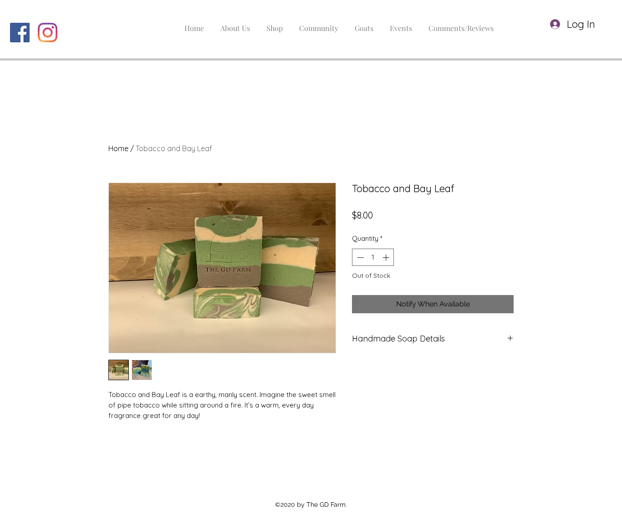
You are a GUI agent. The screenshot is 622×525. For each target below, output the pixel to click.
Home (118, 148)
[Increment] (387, 257)
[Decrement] (359, 257)
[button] (603, 25)
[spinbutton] (373, 257)
